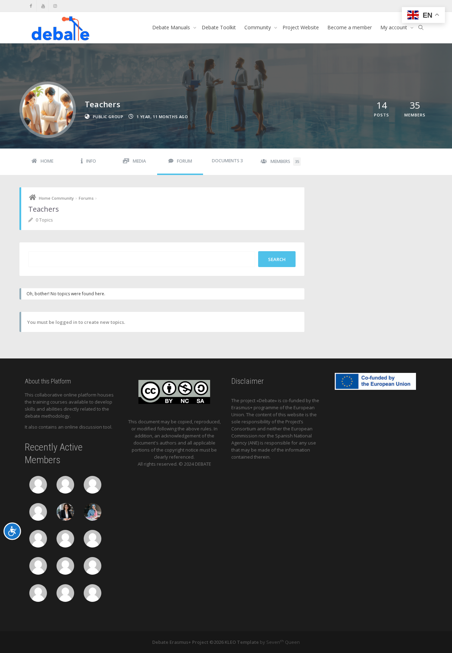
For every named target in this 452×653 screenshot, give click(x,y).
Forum (184, 161)
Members (284, 161)
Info (91, 161)
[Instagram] (55, 6)
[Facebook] (31, 6)
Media (139, 161)
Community (258, 27)
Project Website (300, 27)
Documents (227, 161)
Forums (86, 198)
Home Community (56, 198)
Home (47, 161)
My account (394, 27)
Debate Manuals (171, 27)
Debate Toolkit (219, 27)
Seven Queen (283, 642)
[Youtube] (43, 6)
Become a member (349, 27)
